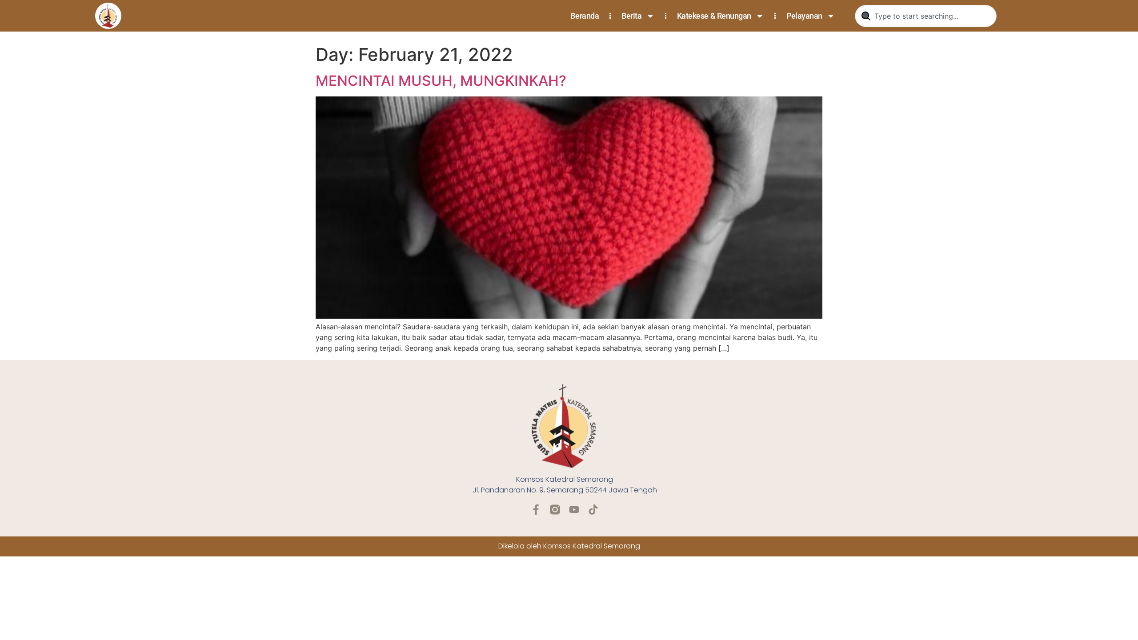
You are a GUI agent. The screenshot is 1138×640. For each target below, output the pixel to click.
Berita (631, 15)
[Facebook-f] (536, 509)
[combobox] (926, 16)
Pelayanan (804, 15)
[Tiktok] (593, 509)
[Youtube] (574, 509)
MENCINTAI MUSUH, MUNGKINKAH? (441, 80)
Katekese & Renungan (714, 15)
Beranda (584, 15)
